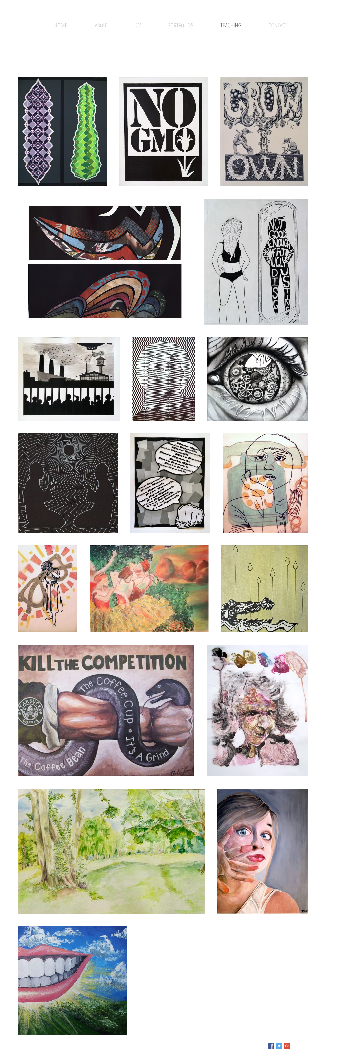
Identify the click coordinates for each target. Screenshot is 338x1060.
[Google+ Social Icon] (287, 1046)
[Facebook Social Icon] (271, 1046)
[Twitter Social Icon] (279, 1046)
